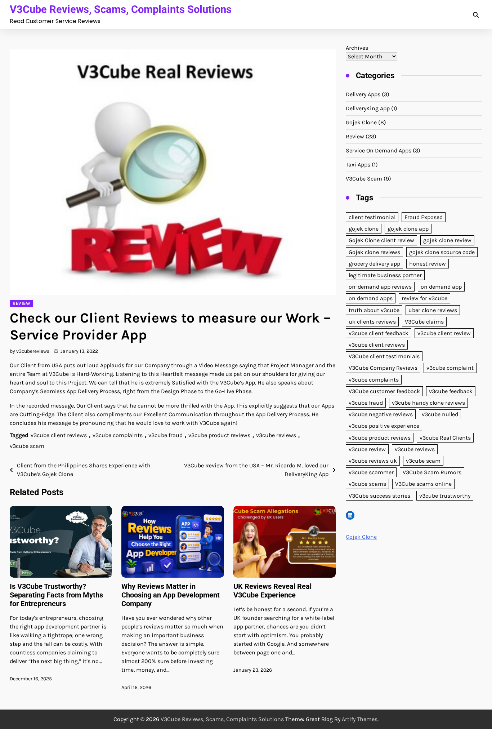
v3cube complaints (118, 435)
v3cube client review (444, 333)
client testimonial (372, 217)
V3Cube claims (424, 321)
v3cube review (367, 449)
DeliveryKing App (368, 108)
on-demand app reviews (380, 286)
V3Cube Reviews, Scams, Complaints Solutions (121, 9)
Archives (357, 47)
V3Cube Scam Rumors (432, 472)
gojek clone (364, 228)
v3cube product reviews (219, 435)
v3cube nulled (440, 414)
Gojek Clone (361, 122)
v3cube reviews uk (373, 460)
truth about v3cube (374, 310)
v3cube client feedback (378, 333)
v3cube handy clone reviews (428, 402)
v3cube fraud (165, 435)
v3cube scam (27, 446)
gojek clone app (408, 228)
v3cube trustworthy (444, 495)
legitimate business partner (385, 275)
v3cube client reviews (59, 435)
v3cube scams (367, 483)
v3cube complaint (450, 368)
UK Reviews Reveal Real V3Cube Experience (272, 590)
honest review (427, 263)
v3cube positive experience (384, 426)
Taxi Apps (358, 164)
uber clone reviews (432, 310)
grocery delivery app (374, 263)
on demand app (441, 286)
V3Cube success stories (379, 495)
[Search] (475, 14)
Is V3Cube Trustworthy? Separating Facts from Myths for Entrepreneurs (56, 595)
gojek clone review (447, 240)
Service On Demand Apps (378, 150)
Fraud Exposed (423, 217)
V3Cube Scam (364, 178)
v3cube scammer (371, 472)
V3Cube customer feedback (384, 391)
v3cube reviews (276, 435)
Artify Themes (359, 719)
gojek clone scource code (442, 252)
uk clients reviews (372, 321)
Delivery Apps (363, 94)
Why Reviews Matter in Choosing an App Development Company (170, 595)
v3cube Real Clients (445, 437)
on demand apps (371, 298)
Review (21, 303)
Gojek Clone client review (381, 240)
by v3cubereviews (29, 351)
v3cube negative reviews (381, 414)
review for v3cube (424, 298)
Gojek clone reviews (374, 252)
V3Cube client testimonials (384, 356)
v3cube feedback (451, 391)
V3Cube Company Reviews (383, 368)
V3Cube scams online (423, 483)
